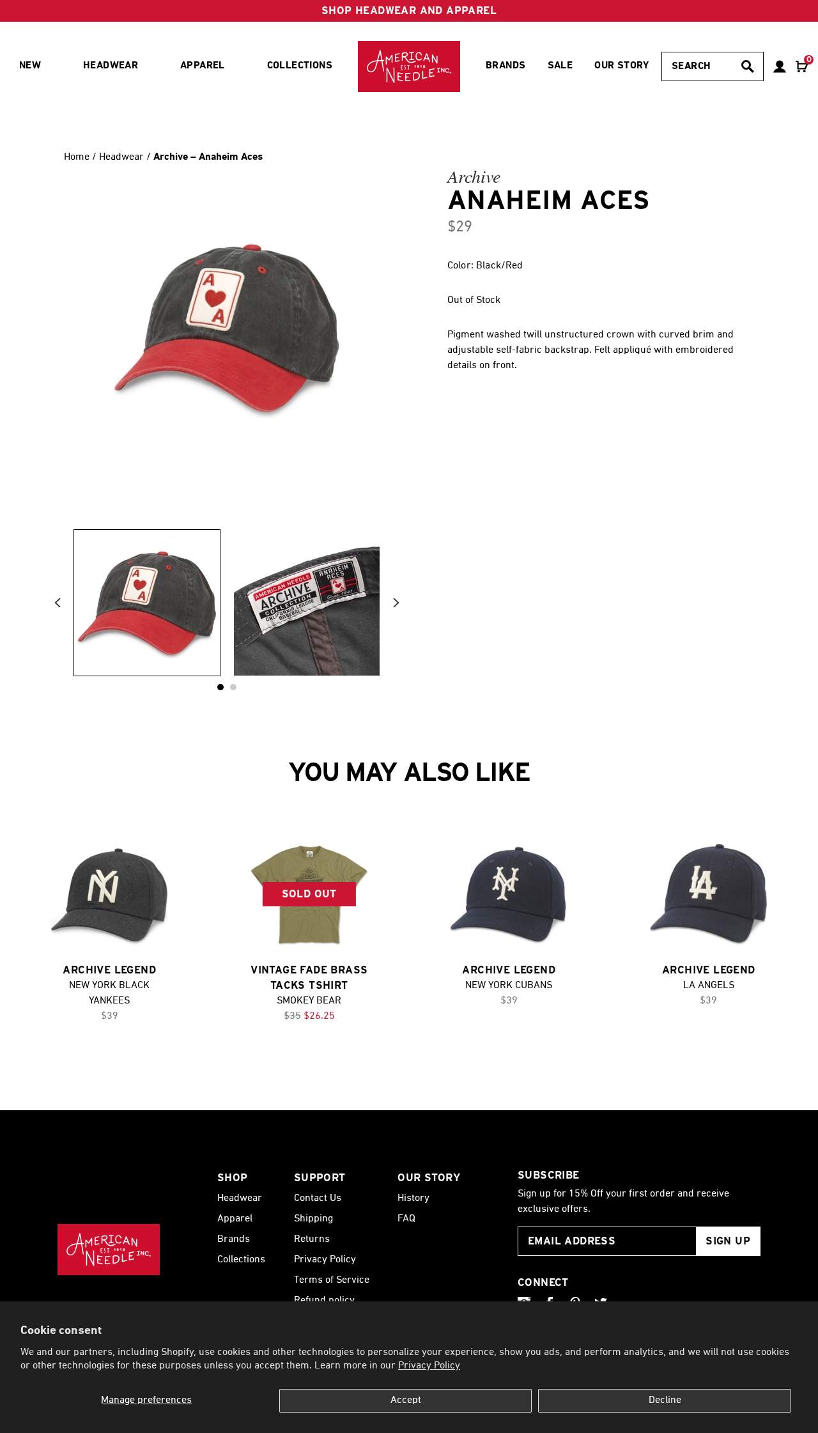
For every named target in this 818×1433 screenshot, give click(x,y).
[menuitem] (409, 66)
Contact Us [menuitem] (317, 1198)
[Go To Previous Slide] (57, 603)
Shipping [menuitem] (313, 1218)
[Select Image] (146, 602)
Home (76, 157)
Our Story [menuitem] (621, 66)
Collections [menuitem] (299, 66)
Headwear (122, 157)
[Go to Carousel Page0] (220, 687)
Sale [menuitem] (560, 66)
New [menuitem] (30, 66)
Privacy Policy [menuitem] (325, 1259)
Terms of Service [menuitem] (331, 1280)
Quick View (109, 895)
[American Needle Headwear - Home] (109, 1249)
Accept (405, 1400)
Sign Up (728, 1241)
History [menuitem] (413, 1198)
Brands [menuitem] (505, 66)
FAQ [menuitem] (406, 1218)
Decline (665, 1400)
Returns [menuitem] (312, 1239)
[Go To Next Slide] (396, 603)
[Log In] (779, 66)
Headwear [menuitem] (110, 66)
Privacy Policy (429, 1365)
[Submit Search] (747, 66)
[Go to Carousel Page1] (233, 687)
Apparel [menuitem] (202, 66)
